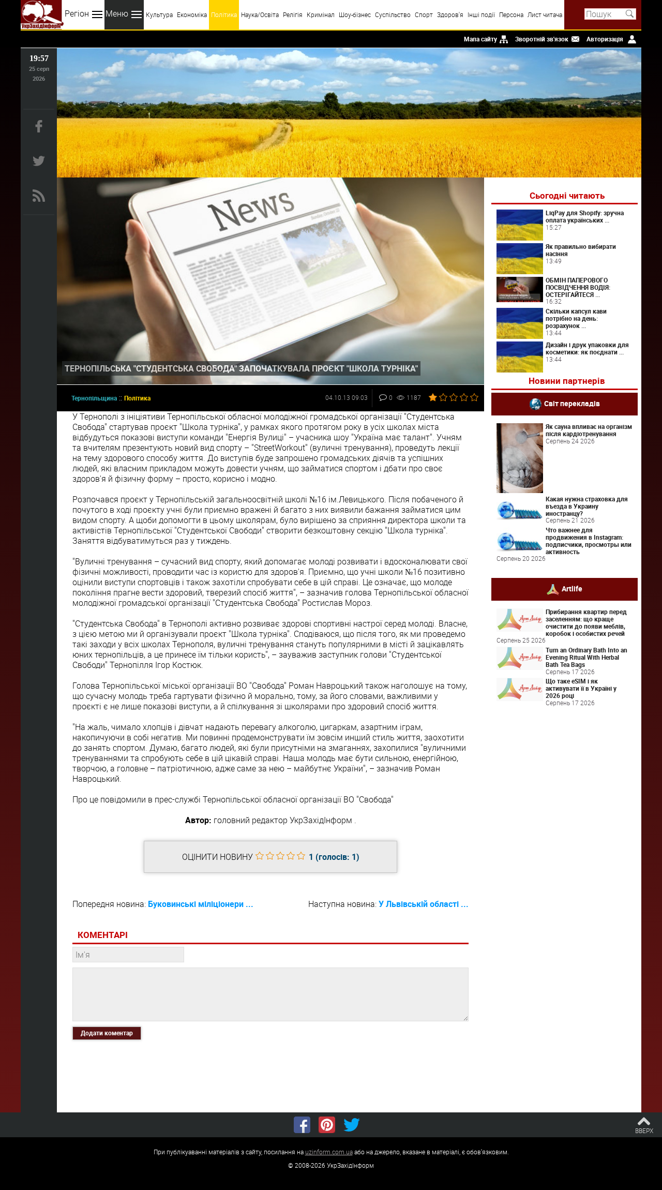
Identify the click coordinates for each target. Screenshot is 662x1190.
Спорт (424, 14)
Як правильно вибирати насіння (581, 250)
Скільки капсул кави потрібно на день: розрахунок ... (576, 318)
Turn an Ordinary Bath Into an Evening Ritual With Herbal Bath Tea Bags (586, 657)
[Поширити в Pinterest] (327, 1125)
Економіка (192, 14)
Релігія (293, 14)
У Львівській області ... (424, 904)
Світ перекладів (572, 403)
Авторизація (604, 39)
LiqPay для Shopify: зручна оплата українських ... (585, 216)
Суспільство (393, 14)
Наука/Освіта (260, 14)
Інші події (481, 14)
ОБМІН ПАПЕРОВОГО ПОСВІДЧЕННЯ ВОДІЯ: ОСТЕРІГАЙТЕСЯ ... (578, 287)
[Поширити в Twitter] (351, 1125)
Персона (511, 14)
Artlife (572, 588)
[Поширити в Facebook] (302, 1125)
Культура (159, 14)
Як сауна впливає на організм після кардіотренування (589, 430)
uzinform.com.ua (329, 1152)
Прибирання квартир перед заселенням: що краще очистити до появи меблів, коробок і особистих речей (586, 622)
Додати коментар (107, 1033)
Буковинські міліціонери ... (200, 904)
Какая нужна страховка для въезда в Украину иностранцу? (587, 506)
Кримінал (321, 14)
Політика (224, 14)
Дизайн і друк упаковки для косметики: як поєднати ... (587, 348)
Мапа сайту (480, 39)
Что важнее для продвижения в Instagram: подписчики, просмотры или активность (588, 540)
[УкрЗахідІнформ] (42, 14)
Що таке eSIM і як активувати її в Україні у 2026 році (581, 688)
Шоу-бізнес (355, 14)
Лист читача (545, 14)
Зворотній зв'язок (541, 39)
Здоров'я (450, 14)
